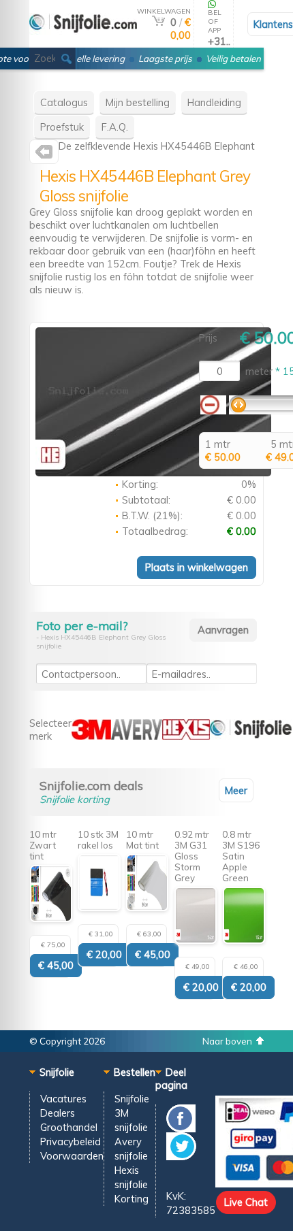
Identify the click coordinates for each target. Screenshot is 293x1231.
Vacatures (63, 1098)
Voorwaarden (72, 1155)
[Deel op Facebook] (181, 1128)
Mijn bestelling (138, 102)
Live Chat (246, 1202)
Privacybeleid (70, 1141)
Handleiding (214, 102)
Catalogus (64, 102)
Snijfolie (131, 1098)
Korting (131, 1198)
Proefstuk (62, 126)
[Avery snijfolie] (136, 735)
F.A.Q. (115, 126)
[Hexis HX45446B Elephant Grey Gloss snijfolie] (153, 472)
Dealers (57, 1112)
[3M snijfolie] (91, 735)
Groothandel (68, 1127)
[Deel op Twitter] (181, 1156)
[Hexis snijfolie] (43, 154)
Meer (236, 790)
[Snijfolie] (83, 41)
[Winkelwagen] (158, 22)
